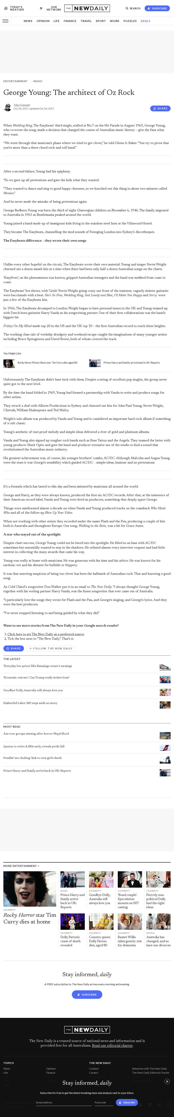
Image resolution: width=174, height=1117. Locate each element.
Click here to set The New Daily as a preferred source (45, 634)
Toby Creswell (22, 104)
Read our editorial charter (112, 1046)
